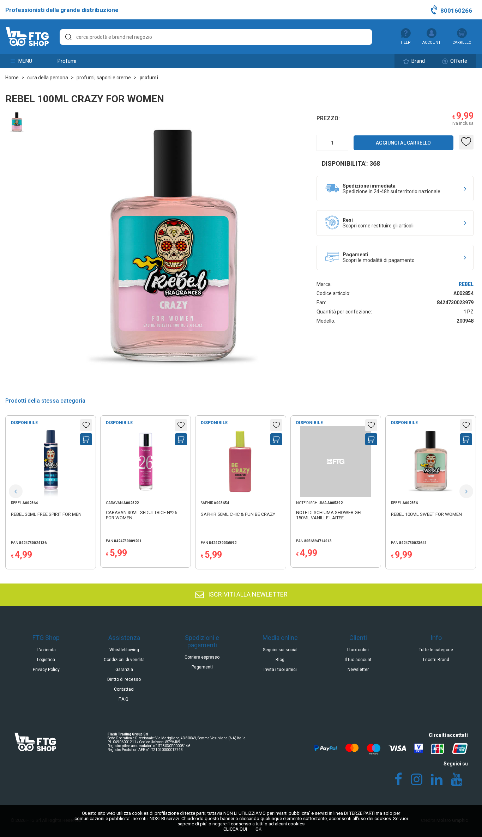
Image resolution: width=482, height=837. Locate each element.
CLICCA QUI (235, 829)
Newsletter (358, 669)
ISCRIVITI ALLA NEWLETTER (247, 594)
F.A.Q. (124, 699)
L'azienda (46, 649)
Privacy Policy (46, 669)
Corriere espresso (202, 657)
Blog (280, 659)
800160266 (455, 10)
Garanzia (124, 669)
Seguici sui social (280, 649)
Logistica (46, 659)
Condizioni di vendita (124, 659)
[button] (16, 491)
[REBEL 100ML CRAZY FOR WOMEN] (16, 137)
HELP (406, 42)
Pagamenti (202, 667)
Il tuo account (358, 659)
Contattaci (124, 689)
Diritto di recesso (124, 679)
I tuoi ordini (358, 649)
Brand (417, 61)
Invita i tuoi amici (280, 669)
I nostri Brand (436, 659)
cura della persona (47, 77)
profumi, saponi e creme (104, 77)
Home (12, 77)
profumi (67, 61)
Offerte (458, 61)
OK (258, 829)
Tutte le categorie (436, 649)
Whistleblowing (124, 649)
